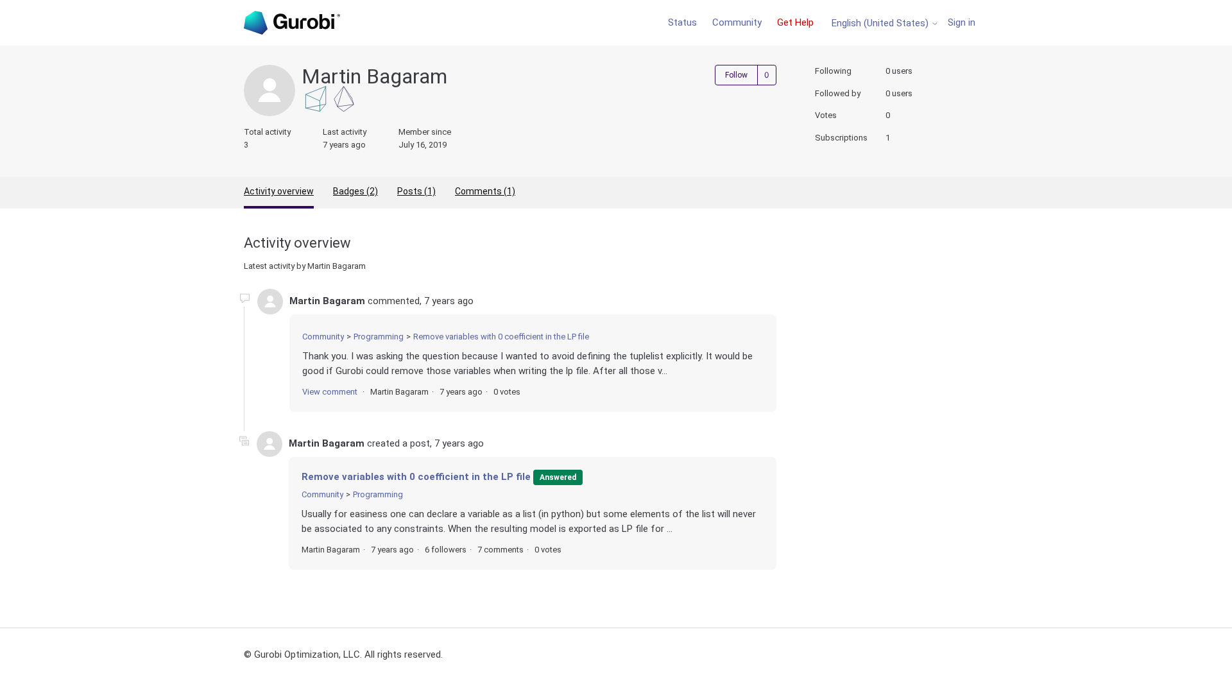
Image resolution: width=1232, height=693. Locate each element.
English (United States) (881, 23)
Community (737, 22)
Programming (379, 336)
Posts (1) (416, 191)
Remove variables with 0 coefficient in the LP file (501, 336)
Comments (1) (485, 191)
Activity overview (279, 191)
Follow (736, 75)
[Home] (292, 23)
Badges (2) (355, 191)
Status (682, 22)
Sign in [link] (961, 22)
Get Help (795, 22)
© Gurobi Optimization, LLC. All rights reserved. (343, 654)
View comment (329, 392)
